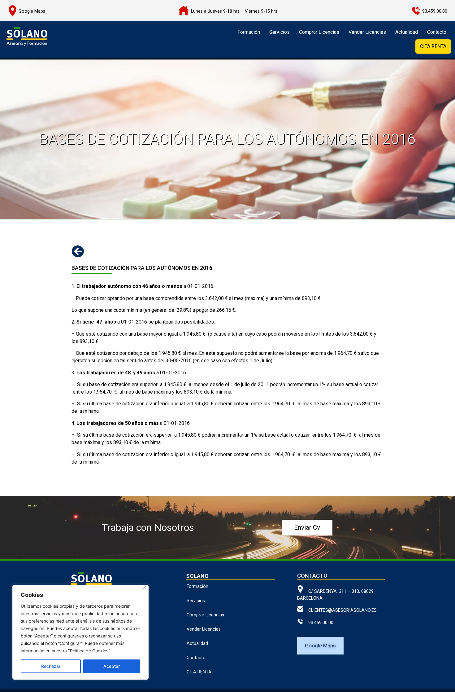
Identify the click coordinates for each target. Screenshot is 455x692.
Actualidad (406, 32)
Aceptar (111, 666)
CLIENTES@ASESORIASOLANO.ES (340, 610)
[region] (80, 632)
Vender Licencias (367, 32)
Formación (248, 32)
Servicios (279, 32)
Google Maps (32, 11)
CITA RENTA (433, 46)
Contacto (436, 32)
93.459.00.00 (318, 622)
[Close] (144, 587)
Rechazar (50, 666)
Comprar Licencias (319, 32)
